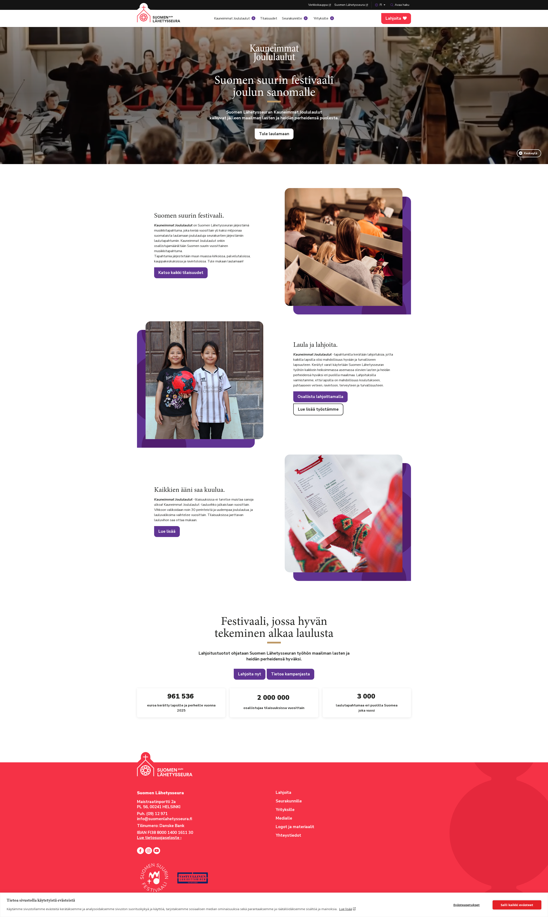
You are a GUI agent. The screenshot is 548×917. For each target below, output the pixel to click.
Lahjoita (393, 18)
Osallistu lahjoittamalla (320, 396)
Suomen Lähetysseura (349, 5)
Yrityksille (321, 18)
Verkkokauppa (318, 5)
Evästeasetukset (466, 905)
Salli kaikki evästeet (517, 905)
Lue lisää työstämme (318, 409)
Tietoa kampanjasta (290, 674)
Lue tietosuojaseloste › (159, 838)
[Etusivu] (164, 17)
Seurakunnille (292, 18)
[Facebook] (140, 850)
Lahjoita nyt (249, 674)
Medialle (284, 818)
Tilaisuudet (268, 18)
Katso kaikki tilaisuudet (180, 272)
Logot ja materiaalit (295, 827)
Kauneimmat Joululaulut (232, 18)
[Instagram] (148, 850)
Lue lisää (345, 909)
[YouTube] (156, 850)
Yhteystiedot (288, 835)
